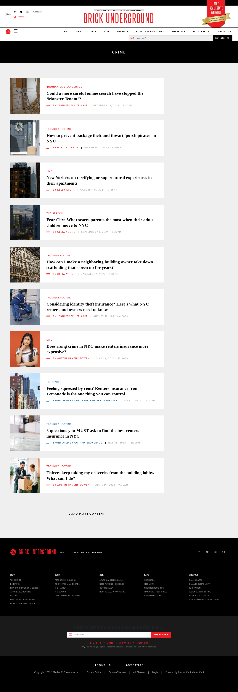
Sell (93, 31)
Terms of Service (117, 672)
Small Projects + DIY (199, 584)
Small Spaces (195, 580)
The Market (54, 382)
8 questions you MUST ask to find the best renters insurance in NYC (92, 433)
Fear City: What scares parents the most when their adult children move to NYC (99, 222)
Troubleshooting (59, 129)
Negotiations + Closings (111, 584)
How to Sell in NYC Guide (112, 592)
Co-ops (13, 595)
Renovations (195, 588)
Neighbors (149, 580)
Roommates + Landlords (64, 86)
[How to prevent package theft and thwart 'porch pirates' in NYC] (25, 135)
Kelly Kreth (66, 189)
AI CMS (200, 672)
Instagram (27, 11)
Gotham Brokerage (88, 442)
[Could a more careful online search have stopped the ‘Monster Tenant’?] (25, 93)
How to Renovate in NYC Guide (204, 599)
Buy (66, 31)
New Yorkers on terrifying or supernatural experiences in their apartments (99, 180)
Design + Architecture (200, 592)
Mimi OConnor (68, 147)
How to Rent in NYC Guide (68, 595)
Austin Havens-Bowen (74, 358)
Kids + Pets (149, 584)
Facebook (15, 11)
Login (155, 672)
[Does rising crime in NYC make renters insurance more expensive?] (25, 346)
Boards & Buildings (150, 31)
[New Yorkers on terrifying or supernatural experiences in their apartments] (25, 177)
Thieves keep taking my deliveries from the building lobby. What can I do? (100, 475)
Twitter (21, 11)
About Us (224, 31)
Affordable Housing (20, 592)
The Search (54, 213)
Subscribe (161, 634)
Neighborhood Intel (154, 588)
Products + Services (199, 595)
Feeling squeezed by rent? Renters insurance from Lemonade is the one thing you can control (92, 391)
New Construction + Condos (25, 588)
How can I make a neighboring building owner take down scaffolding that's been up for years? (99, 265)
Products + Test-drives (155, 592)
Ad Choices (139, 672)
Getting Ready (106, 588)
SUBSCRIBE (222, 38)
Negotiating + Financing (22, 599)
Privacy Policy (94, 672)
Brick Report (202, 31)
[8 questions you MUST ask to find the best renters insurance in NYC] (25, 430)
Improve (122, 31)
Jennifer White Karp (73, 105)
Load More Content (87, 513)
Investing (15, 584)
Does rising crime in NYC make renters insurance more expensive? (97, 349)
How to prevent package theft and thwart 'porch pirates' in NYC (101, 138)
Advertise (178, 31)
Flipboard (37, 11)
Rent (79, 31)
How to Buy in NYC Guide (22, 603)
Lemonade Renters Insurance (96, 400)
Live (107, 31)
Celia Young (67, 231)
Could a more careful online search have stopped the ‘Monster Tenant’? (94, 96)
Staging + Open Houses (111, 580)
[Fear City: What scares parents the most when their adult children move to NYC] (25, 219)
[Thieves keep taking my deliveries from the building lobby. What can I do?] (25, 472)
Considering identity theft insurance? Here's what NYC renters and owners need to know (97, 307)
